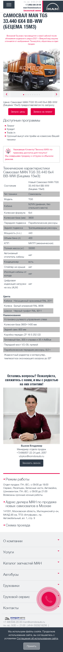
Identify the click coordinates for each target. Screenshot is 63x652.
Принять (31, 646)
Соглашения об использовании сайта (37, 638)
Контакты (11, 608)
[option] (31, 70)
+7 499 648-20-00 (12, 621)
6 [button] (35, 94)
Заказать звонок (31, 462)
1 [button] (23, 94)
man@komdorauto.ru (32, 8)
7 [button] (37, 94)
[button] (6, 94)
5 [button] (32, 94)
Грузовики (11, 586)
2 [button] (26, 94)
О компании (12, 541)
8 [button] (39, 94)
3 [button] (28, 94)
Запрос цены (18, 111)
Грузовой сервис (16, 597)
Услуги (8, 552)
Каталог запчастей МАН (22, 563)
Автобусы (11, 574)
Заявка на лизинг (42, 111)
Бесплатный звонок (32, 11)
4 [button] (30, 94)
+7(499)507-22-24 (26, 452)
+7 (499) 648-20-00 (33, 5)
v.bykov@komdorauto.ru (31, 456)
